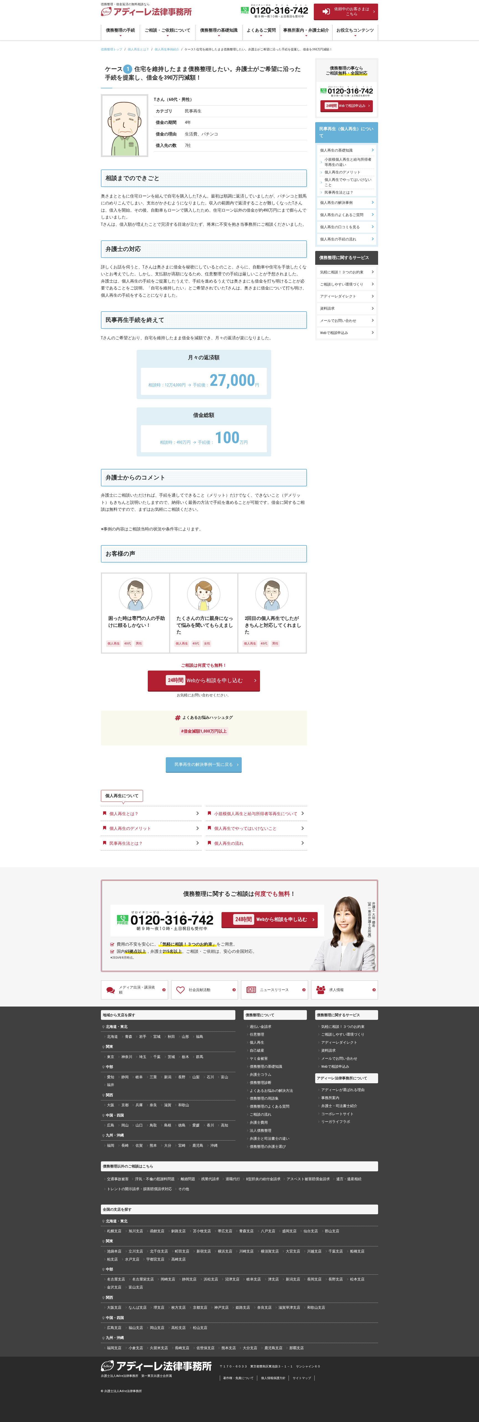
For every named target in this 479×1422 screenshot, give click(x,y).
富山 (224, 1077)
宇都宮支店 (155, 1259)
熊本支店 (228, 1348)
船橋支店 (357, 1251)
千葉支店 (335, 1251)
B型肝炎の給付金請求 (263, 1179)
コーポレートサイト (337, 1114)
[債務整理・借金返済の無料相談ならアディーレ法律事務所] (146, 11)
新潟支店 (293, 1279)
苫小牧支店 (202, 1231)
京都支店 (200, 1307)
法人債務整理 (260, 1130)
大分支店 (250, 1348)
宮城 (156, 1037)
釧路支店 (178, 1231)
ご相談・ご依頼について (167, 30)
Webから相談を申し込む (205, 680)
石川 (210, 1077)
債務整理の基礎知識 (219, 30)
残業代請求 (210, 1179)
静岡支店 (189, 1279)
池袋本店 (114, 1251)
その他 (183, 1189)
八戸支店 (268, 1231)
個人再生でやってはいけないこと (348, 182)
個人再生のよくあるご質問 (341, 215)
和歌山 (183, 1105)
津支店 (273, 1279)
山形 (185, 1037)
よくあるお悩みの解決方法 (271, 1091)
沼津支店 (232, 1279)
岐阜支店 (253, 1279)
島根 (167, 1125)
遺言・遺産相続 (348, 1179)
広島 (110, 1125)
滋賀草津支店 (289, 1307)
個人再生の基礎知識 (336, 150)
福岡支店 (114, 1348)
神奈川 (126, 1057)
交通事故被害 (118, 1179)
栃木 (185, 1057)
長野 (181, 1077)
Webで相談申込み (346, 106)
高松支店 (178, 1328)
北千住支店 (159, 1251)
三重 (153, 1077)
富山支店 (136, 1287)
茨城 (171, 1057)
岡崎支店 (168, 1279)
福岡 (110, 1145)
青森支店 (246, 1231)
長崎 (125, 1145)
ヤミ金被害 (259, 1058)
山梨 (196, 1077)
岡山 (125, 1125)
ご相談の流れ (260, 1114)
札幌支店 (114, 1231)
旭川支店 (136, 1231)
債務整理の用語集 (264, 1098)
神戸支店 (221, 1307)
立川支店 (136, 1251)
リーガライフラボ (335, 1122)
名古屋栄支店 (143, 1279)
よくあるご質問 (261, 30)
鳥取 (153, 1125)
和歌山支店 (316, 1307)
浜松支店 (211, 1279)
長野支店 (335, 1279)
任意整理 (257, 1034)
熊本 (153, 1145)
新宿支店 (204, 1251)
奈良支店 (264, 1307)
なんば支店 (138, 1307)
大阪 (110, 1105)
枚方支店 (178, 1307)
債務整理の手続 (120, 30)
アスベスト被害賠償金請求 (308, 1179)
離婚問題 (188, 1179)
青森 (128, 1037)
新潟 (167, 1077)
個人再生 (257, 1042)
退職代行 (233, 1179)
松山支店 (200, 1328)
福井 (110, 1085)
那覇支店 (296, 1348)
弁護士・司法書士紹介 (339, 1106)
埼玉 (142, 1057)
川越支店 (314, 1251)
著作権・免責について (238, 1378)
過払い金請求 (260, 1027)
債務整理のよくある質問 (269, 1106)
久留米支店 (159, 1348)
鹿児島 (197, 1145)
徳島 (181, 1125)
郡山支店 (332, 1231)
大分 (167, 1145)
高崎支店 (178, 1259)
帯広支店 (225, 1231)
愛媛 (196, 1125)
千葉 (156, 1057)
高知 (224, 1125)
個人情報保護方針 (273, 1378)
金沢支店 (114, 1287)
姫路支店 (243, 1307)
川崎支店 (246, 1251)
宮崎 (181, 1145)
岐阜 (139, 1077)
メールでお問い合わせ (338, 321)
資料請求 (327, 308)
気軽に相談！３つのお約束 (341, 272)
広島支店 (114, 1328)
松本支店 (357, 1279)
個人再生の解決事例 (336, 203)
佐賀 (139, 1145)
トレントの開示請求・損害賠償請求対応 (139, 1189)
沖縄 (214, 1145)
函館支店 (157, 1231)
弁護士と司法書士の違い (269, 1138)
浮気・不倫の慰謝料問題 (155, 1179)
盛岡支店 (289, 1231)
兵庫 (139, 1105)
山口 (139, 1125)
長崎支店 (182, 1348)
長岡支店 (314, 1279)
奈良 (153, 1105)
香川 (210, 1125)
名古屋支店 (116, 1279)
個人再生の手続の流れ (338, 239)
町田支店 (182, 1251)
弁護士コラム (260, 1074)
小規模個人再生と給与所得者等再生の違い (348, 161)
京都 (125, 1105)
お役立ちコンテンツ (355, 30)
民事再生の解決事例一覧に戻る (204, 764)
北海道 (112, 1037)
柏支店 (112, 1259)
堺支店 (159, 1307)
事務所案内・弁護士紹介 (306, 30)
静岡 (125, 1077)
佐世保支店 (206, 1348)
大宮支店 (293, 1251)
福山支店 (136, 1328)
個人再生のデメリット (343, 172)
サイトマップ (302, 1378)
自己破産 (257, 1050)
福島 (199, 1037)
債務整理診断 (260, 1082)
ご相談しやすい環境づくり (341, 284)
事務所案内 (330, 1098)
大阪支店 (114, 1307)
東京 (110, 1057)
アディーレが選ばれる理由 (343, 1090)
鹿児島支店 (273, 1348)
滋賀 (167, 1105)
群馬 (199, 1057)
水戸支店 (132, 1259)
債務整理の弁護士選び (268, 1146)
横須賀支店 (270, 1251)
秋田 (171, 1037)
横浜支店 (225, 1251)
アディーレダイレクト (338, 296)
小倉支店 (136, 1348)
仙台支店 (311, 1231)
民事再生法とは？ (339, 192)
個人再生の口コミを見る (340, 227)
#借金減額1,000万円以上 (204, 731)
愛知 (110, 1077)
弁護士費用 (259, 1122)
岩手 (142, 1037)
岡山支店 (157, 1328)
